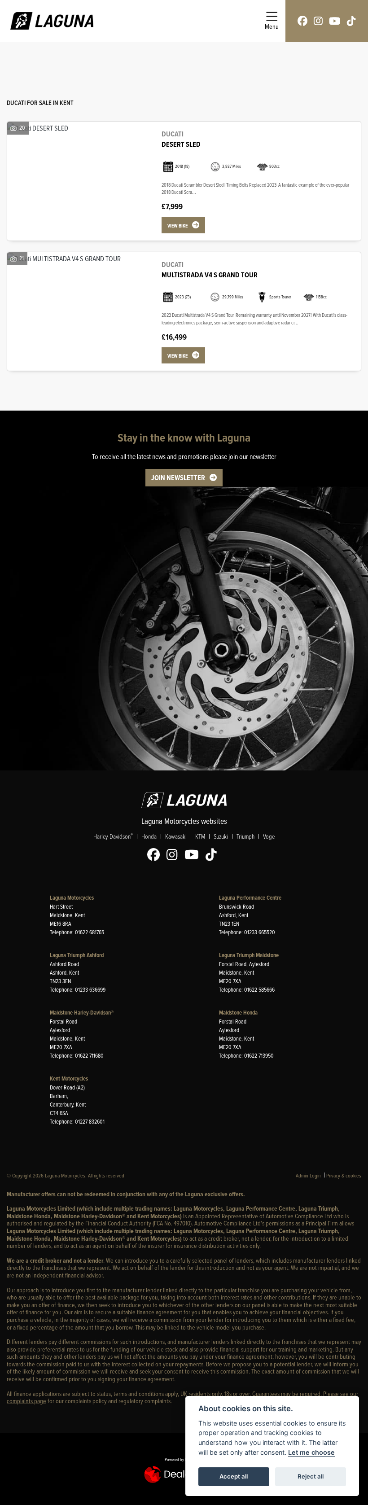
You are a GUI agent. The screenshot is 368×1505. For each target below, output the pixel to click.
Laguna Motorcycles (72, 897)
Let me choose (311, 1452)
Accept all (233, 1476)
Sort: (20, 57)
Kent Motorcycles (69, 1078)
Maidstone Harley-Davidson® (82, 1012)
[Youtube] (194, 855)
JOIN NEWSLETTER (178, 477)
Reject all (311, 1476)
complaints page (26, 1400)
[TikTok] (213, 855)
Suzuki (221, 836)
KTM (200, 836)
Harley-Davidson (113, 835)
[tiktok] (351, 20)
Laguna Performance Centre (250, 897)
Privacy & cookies (343, 1175)
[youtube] (334, 20)
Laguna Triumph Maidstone (249, 955)
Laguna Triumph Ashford (77, 955)
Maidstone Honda (238, 1012)
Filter (338, 57)
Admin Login (308, 1175)
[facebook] (302, 20)
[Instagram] (174, 855)
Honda (149, 836)
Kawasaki (176, 836)
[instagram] (318, 20)
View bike (177, 225)
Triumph (245, 836)
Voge (269, 836)
